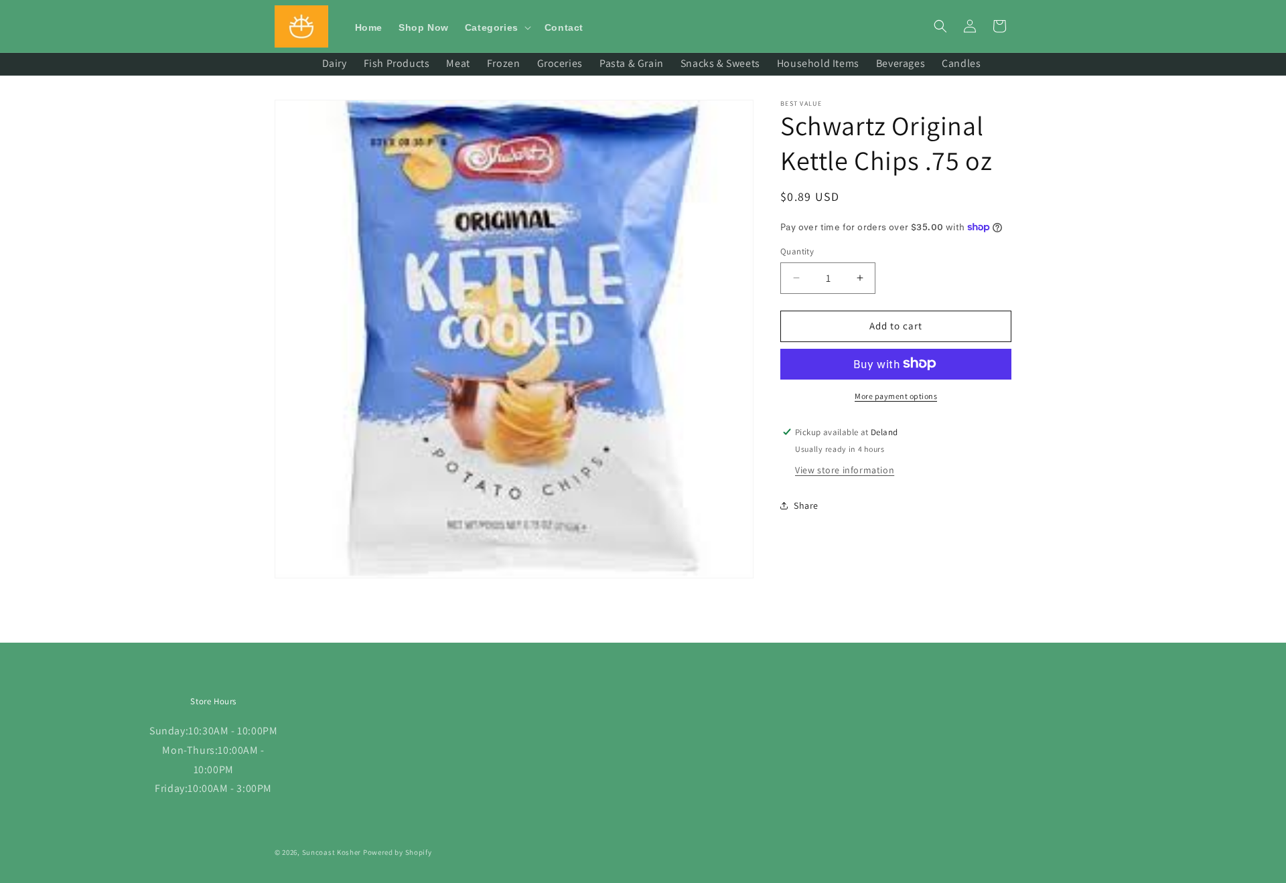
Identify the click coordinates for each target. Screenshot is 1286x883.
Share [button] (806, 505)
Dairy (334, 63)
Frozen (503, 63)
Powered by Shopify (397, 852)
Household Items (818, 63)
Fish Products (397, 63)
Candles (961, 63)
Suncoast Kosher (332, 852)
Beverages (900, 63)
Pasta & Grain (631, 63)
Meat (458, 63)
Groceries (560, 63)
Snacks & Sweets (720, 63)
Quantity (797, 251)
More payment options (896, 395)
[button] (497, 27)
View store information (844, 469)
